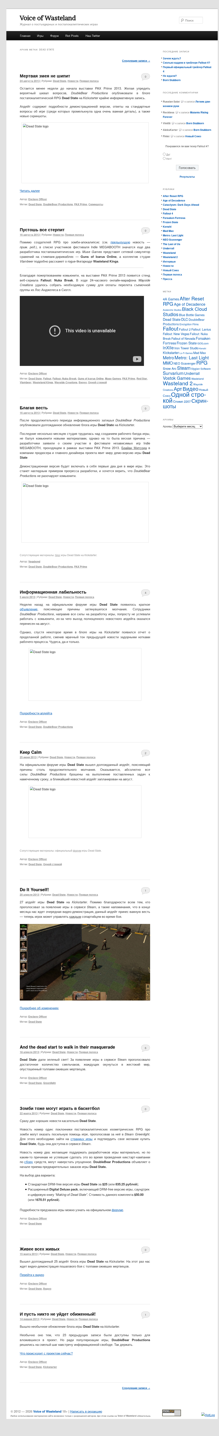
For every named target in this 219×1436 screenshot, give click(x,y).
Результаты (187, 176)
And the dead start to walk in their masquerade (67, 1047)
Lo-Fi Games (186, 353)
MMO (168, 363)
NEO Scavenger (172, 239)
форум (77, 850)
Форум (54, 36)
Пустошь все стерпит (42, 229)
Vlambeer (25, 382)
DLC (184, 319)
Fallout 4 (168, 213)
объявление (28, 609)
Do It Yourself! (34, 889)
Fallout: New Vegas (176, 333)
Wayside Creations (65, 382)
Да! (168, 154)
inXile (168, 347)
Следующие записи (136, 61)
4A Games (171, 299)
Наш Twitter (92, 36)
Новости (73, 81)
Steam (184, 367)
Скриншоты (95, 204)
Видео (83, 382)
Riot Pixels (72, 36)
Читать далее (30, 190)
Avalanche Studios (172, 309)
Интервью (169, 261)
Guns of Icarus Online (91, 378)
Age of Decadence (174, 200)
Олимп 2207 (182, 401)
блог (57, 555)
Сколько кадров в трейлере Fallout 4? (186, 62)
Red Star (142, 378)
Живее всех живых (40, 1249)
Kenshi (167, 226)
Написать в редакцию (86, 1411)
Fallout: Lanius (201, 329)
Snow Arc (169, 368)
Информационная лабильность (53, 592)
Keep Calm (31, 752)
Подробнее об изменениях (39, 1008)
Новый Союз (171, 270)
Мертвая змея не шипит (45, 76)
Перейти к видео (32, 1274)
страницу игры (82, 1138)
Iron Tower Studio (186, 348)
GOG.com (203, 343)
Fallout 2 (185, 329)
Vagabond (34, 561)
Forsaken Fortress (174, 218)
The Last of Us (171, 244)
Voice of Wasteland (48, 18)
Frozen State (170, 222)
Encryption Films (189, 324)
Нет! (169, 158)
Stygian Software (201, 368)
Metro (168, 357)
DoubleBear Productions (58, 204)
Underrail (168, 248)
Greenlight (49, 1083)
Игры (40, 36)
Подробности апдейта (36, 713)
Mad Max (168, 231)
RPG (202, 362)
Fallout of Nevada (183, 338)
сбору (28, 1161)
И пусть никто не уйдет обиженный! (58, 1314)
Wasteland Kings (43, 382)
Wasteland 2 (170, 257)
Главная (25, 36)
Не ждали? (170, 76)
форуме (117, 1210)
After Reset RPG (173, 196)
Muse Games (113, 378)
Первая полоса (89, 81)
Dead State (59, 81)
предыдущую (120, 242)
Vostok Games (177, 378)
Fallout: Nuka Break (65, 378)
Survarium (173, 373)
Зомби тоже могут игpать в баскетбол (60, 1108)
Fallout (47, 378)
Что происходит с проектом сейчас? (46, 1353)
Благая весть (34, 407)
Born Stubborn (172, 80)
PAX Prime (80, 204)
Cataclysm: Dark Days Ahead (181, 205)
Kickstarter (50, 1367)
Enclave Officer (37, 199)
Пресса (167, 279)
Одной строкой (97, 382)
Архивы (167, 426)
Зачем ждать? (172, 58)
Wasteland (169, 253)
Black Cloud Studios (185, 311)
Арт (178, 388)
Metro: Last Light (173, 235)
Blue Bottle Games (192, 315)
